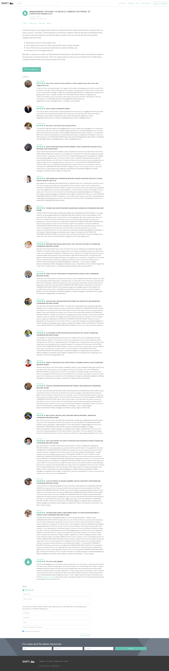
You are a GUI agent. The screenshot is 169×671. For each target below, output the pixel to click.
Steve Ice (39, 511)
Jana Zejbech (40, 559)
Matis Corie (40, 206)
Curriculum (49, 661)
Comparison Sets (58, 661)
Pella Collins (40, 413)
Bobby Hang (40, 384)
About (137, 3)
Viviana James (40, 299)
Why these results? (55, 666)
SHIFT (5, 3)
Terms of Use (42, 666)
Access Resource (32, 69)
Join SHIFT (163, 3)
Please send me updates (32, 631)
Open (26, 23)
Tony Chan (39, 439)
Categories (131, 3)
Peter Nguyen (40, 106)
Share (49, 23)
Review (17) (34, 23)
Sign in (156, 3)
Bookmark (42, 23)
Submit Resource (146, 3)
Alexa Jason (40, 360)
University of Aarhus (35, 17)
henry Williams (41, 81)
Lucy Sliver (40, 145)
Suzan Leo (39, 176)
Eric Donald (40, 331)
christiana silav (40, 123)
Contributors (122, 3)
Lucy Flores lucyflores (43, 242)
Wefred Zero (40, 271)
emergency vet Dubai (48, 577)
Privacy (48, 666)
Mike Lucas (40, 479)
